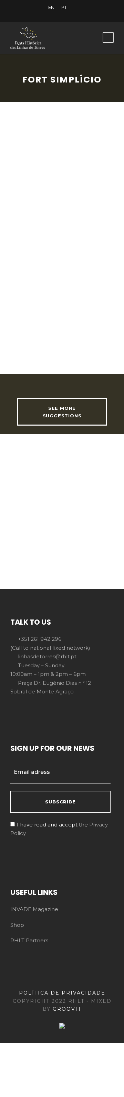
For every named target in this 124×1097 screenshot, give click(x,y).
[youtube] (74, 15)
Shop (17, 925)
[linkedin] (50, 15)
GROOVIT (67, 1009)
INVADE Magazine (34, 909)
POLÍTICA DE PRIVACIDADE (62, 993)
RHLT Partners (29, 940)
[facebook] (38, 15)
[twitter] (62, 15)
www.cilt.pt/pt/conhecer (78, 354)
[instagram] (86, 15)
